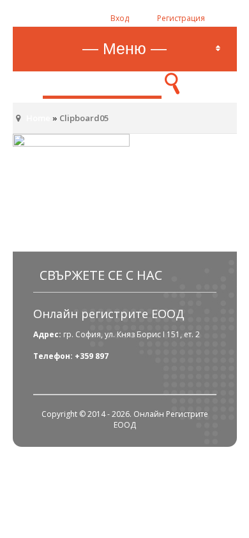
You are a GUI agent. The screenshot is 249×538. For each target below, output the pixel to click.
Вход (119, 18)
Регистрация (181, 18)
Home (38, 118)
